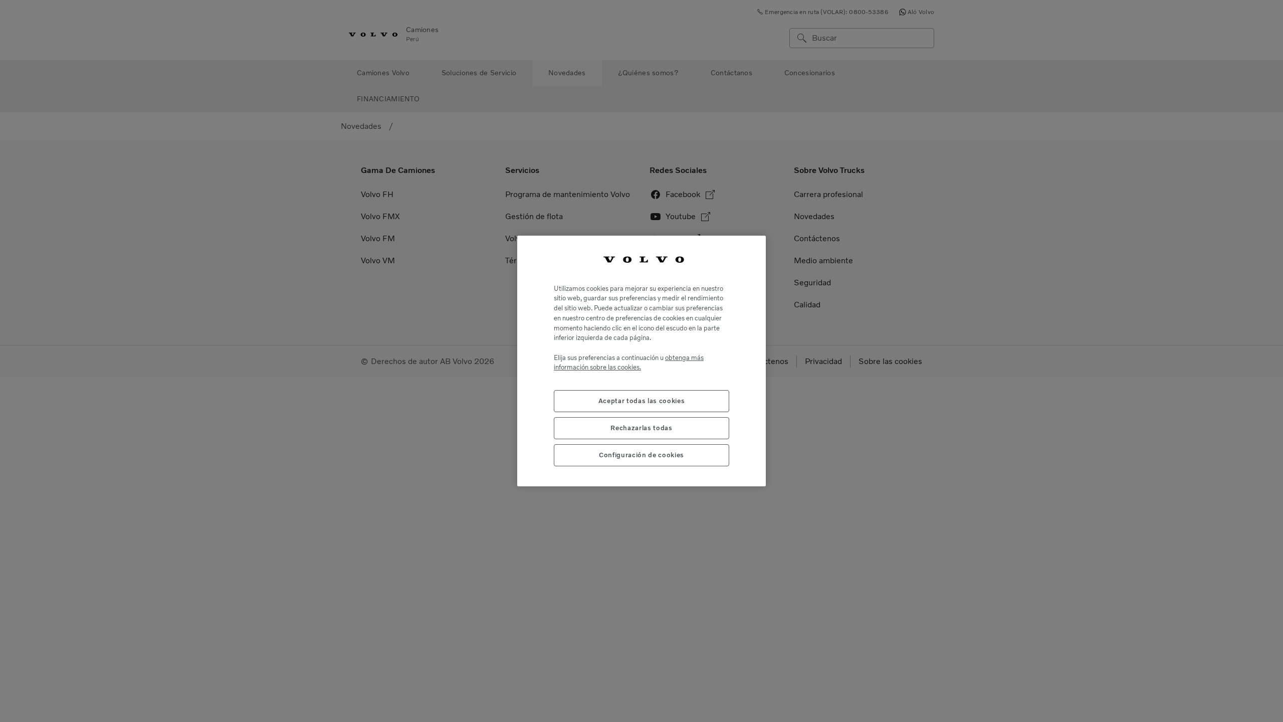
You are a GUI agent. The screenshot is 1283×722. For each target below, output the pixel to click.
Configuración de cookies (641, 455)
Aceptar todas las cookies (641, 401)
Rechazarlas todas (641, 428)
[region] (641, 361)
